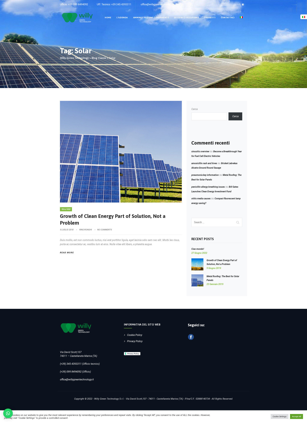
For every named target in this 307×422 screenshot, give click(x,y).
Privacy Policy (134, 341)
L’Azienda (122, 17)
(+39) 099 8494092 (71, 371)
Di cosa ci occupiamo (186, 17)
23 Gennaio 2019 (215, 284)
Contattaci (227, 17)
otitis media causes (201, 198)
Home (108, 17)
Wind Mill (66, 209)
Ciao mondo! (197, 249)
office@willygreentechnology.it (77, 379)
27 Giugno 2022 (199, 253)
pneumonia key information (205, 175)
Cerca (194, 109)
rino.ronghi (85, 229)
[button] (8, 413)
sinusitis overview (200, 151)
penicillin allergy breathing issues (208, 187)
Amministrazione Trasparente (151, 17)
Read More (67, 252)
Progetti (210, 17)
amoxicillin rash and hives (204, 163)
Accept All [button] (296, 416)
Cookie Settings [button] (280, 416)
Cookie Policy (134, 335)
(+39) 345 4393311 (71, 363)
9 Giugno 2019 (214, 268)
